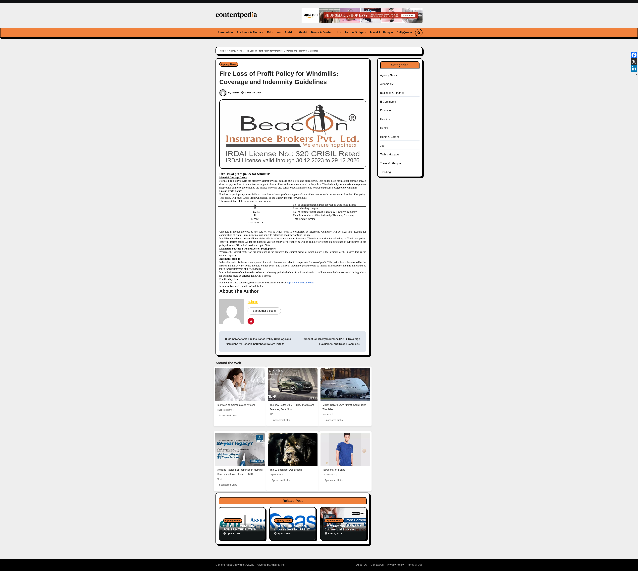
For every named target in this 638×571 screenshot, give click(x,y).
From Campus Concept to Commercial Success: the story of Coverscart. (343, 529)
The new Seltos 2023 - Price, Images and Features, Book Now (292, 407)
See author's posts (264, 310)
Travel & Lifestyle (381, 32)
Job (338, 32)
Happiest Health (224, 410)
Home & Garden (321, 32)
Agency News (228, 64)
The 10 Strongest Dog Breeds (286, 469)
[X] (634, 61)
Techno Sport (328, 474)
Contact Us (377, 564)
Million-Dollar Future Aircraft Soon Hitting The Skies (344, 407)
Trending (385, 172)
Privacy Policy (395, 564)
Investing (326, 414)
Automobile (225, 32)
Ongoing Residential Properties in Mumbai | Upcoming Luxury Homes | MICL (240, 472)
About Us (361, 564)
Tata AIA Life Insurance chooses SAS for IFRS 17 (292, 527)
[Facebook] (634, 55)
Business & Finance (249, 32)
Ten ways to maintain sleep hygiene (236, 404)
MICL (219, 479)
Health (303, 32)
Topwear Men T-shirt (333, 469)
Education (274, 32)
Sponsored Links (228, 415)
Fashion (289, 32)
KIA (271, 414)
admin (235, 92)
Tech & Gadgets (355, 32)
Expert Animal (276, 474)
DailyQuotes (404, 32)
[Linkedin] (634, 68)
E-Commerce (388, 101)
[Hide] (636, 74)
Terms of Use (415, 564)
